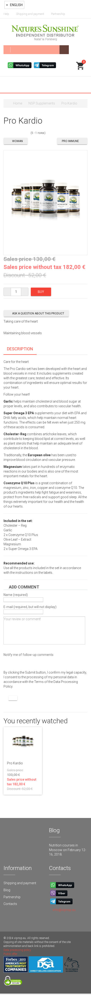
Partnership (58, 14)
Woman (17, 141)
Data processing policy (17, 950)
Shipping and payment (30, 14)
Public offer (10, 954)
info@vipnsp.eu (64, 910)
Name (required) (16, 595)
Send (12, 698)
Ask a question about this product (38, 313)
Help (6, 14)
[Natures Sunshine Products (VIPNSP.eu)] (45, 32)
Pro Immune (70, 141)
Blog (7, 890)
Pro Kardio (15, 763)
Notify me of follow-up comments (28, 655)
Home (17, 103)
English (16, 5)
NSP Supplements (41, 103)
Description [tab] (20, 348)
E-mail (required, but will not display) (30, 607)
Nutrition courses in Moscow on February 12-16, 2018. (67, 849)
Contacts (10, 904)
